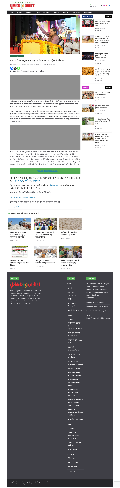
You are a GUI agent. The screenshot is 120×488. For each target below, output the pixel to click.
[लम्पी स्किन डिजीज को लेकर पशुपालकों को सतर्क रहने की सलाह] (88, 124)
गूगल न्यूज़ (18, 180)
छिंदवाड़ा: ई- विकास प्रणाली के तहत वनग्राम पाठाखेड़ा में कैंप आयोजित (44, 235)
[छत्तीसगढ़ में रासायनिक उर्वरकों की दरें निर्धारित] (70, 219)
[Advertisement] (45, 87)
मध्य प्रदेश (33, 65)
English (90, 5)
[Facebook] (11, 68)
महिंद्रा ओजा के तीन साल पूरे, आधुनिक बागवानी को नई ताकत (102, 24)
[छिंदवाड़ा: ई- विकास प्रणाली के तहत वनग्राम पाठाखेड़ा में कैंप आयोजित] (45, 219)
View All (108, 16)
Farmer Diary (73, 466)
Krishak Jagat (51, 65)
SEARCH (19, 12)
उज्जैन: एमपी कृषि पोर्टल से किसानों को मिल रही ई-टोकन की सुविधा (70, 263)
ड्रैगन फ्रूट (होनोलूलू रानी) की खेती (47, 171)
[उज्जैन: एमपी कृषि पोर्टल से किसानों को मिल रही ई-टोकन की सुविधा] (70, 247)
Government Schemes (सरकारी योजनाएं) (74, 382)
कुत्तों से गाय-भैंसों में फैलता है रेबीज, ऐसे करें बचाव (102, 107)
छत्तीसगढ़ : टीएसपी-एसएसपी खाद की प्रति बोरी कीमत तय (19, 263)
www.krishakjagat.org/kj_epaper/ (22, 197)
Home (12, 12)
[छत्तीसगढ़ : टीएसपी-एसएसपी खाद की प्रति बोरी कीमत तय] (19, 247)
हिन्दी (95, 5)
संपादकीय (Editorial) (75, 419)
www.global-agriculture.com (20, 207)
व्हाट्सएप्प (37, 180)
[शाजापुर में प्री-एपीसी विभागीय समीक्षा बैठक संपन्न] (45, 247)
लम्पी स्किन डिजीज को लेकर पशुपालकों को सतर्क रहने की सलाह (102, 121)
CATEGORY (46, 12)
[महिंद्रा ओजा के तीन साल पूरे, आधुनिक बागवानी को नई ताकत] (88, 26)
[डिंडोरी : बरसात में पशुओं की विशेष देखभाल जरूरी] (88, 97)
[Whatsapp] (18, 68)
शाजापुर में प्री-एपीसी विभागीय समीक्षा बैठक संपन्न (45, 261)
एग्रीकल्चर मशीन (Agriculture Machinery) (73, 392)
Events (56, 12)
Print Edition (73, 462)
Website (71, 458)
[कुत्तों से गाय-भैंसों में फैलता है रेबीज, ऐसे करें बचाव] (88, 110)
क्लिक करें (54, 185)
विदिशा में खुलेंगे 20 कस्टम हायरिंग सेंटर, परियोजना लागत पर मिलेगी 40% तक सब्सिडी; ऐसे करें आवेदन (102, 40)
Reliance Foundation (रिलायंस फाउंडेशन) (75, 412)
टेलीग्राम (28, 180)
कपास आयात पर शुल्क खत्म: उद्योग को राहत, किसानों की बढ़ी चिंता (18, 235)
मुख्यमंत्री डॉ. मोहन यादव (41, 65)
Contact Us (88, 12)
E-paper (38, 12)
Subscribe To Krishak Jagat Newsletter (73, 435)
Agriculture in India (75, 310)
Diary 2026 (72, 449)
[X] (15, 68)
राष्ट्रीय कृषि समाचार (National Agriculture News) (75, 326)
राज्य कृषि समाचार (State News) (17, 56)
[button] (32, 12)
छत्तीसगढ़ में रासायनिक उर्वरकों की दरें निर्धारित (69, 233)
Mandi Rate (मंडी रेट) (75, 368)
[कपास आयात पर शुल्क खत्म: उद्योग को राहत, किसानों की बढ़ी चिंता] (19, 219)
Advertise (76, 12)
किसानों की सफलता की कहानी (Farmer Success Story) (75, 402)
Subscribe (65, 12)
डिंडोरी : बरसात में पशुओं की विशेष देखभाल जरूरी (102, 94)
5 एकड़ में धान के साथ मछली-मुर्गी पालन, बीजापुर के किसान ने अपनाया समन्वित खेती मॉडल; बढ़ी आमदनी (102, 139)
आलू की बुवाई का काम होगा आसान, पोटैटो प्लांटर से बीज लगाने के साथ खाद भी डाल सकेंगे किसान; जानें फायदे (102, 72)
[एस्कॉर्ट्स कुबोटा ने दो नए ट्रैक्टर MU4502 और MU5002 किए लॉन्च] (88, 59)
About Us (28, 12)
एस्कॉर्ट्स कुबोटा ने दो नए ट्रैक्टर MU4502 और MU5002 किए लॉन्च (101, 56)
